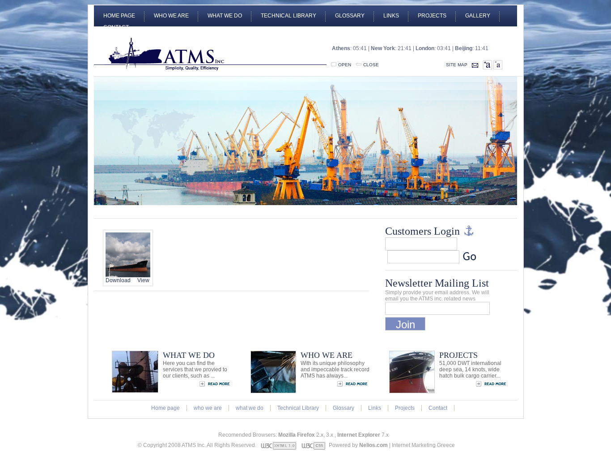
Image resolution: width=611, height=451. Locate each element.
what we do (249, 408)
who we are (208, 408)
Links (391, 16)
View (143, 280)
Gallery (477, 16)
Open (344, 64)
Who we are (171, 16)
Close (371, 64)
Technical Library (288, 16)
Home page (119, 16)
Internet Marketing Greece (423, 445)
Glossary (350, 16)
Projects (432, 16)
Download (118, 280)
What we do (225, 16)
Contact (116, 27)
